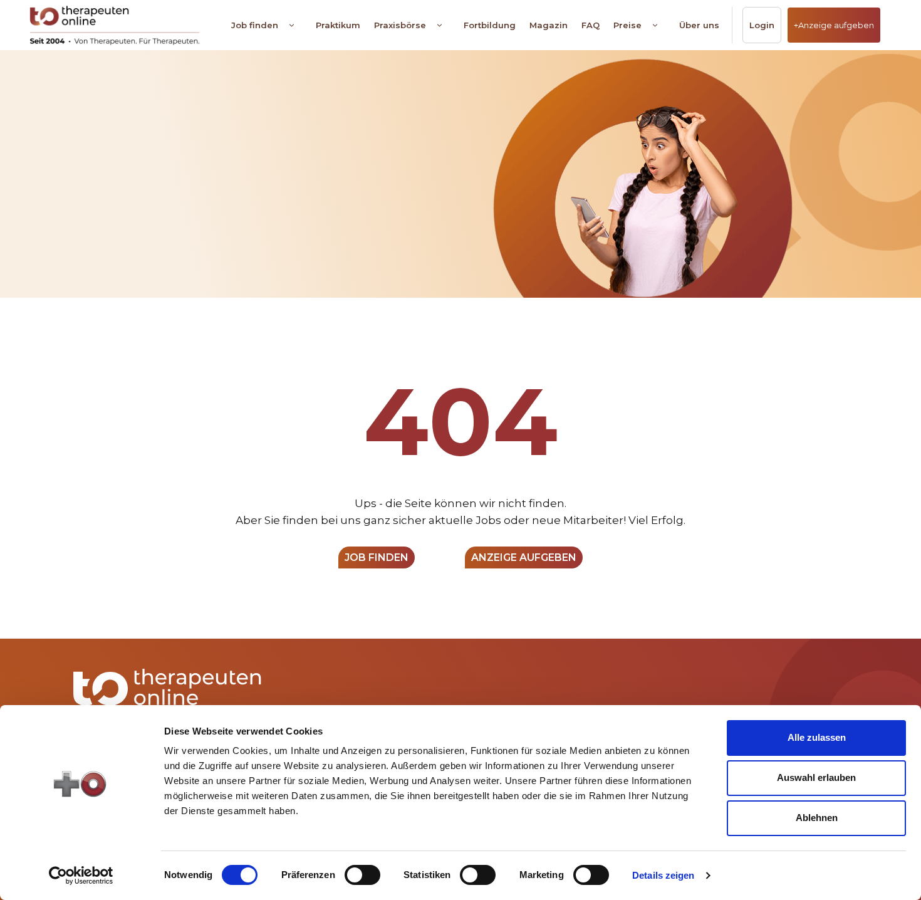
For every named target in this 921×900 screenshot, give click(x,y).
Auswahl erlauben (816, 777)
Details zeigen (663, 875)
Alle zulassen (817, 737)
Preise (627, 25)
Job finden (254, 25)
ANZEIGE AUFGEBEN (523, 557)
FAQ (590, 25)
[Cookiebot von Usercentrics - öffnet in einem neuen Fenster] (81, 875)
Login (761, 25)
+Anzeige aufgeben (834, 25)
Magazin (548, 25)
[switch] (362, 875)
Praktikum (338, 25)
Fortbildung (490, 25)
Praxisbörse (400, 25)
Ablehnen (817, 817)
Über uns (699, 25)
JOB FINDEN (376, 557)
